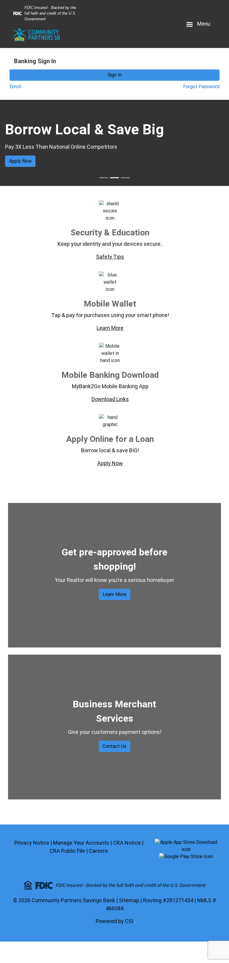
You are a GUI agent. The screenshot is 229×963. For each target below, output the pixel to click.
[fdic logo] (114, 885)
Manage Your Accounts (81, 843)
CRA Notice (127, 843)
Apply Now (20, 161)
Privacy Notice (31, 843)
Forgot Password (201, 86)
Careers (98, 851)
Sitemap (129, 900)
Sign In (115, 75)
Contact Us (114, 746)
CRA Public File (67, 851)
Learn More (114, 594)
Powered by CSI (114, 921)
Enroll (15, 86)
